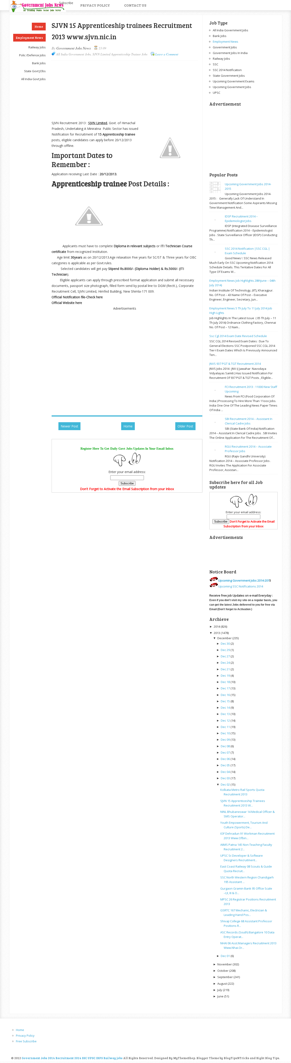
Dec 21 (225, 669)
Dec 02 (225, 784)
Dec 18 (225, 682)
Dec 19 (225, 675)
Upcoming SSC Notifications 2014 (240, 586)
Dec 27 (225, 656)
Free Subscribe (26, 1041)
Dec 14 (225, 707)
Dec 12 (225, 720)
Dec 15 (225, 701)
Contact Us (135, 5)
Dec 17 (225, 688)
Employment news (225, 41)
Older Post (185, 426)
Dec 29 (225, 650)
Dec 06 (225, 759)
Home (39, 27)
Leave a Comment (166, 54)
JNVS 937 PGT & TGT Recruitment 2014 (235, 364)
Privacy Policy (95, 5)
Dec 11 (225, 727)
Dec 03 (225, 778)
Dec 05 (225, 765)
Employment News (29, 38)
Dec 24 (225, 663)
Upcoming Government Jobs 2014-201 (243, 580)
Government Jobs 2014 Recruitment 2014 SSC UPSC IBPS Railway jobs (72, 1058)
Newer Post (69, 426)
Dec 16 (225, 695)
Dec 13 (225, 714)
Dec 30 (225, 643)
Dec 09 (225, 739)
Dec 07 (225, 752)
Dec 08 (225, 746)
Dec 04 (225, 772)
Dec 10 (225, 733)
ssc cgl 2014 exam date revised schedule (238, 336)
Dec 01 (225, 956)
